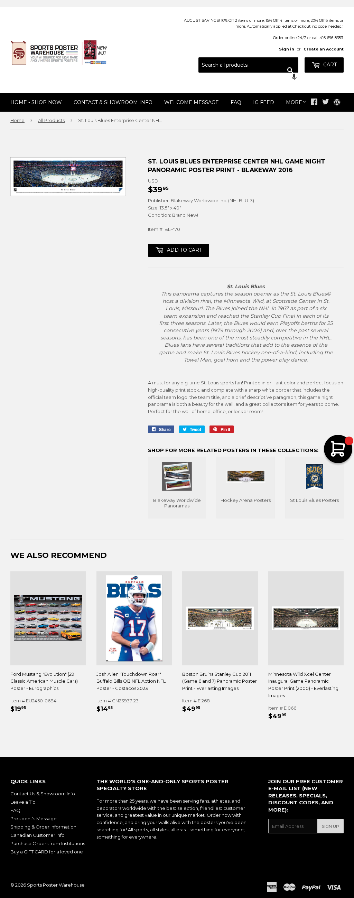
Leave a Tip (23, 802)
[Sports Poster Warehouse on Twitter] (325, 102)
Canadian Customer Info (37, 835)
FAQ (236, 102)
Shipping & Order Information (43, 827)
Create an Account (324, 49)
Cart (329, 65)
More (294, 102)
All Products (51, 120)
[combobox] (248, 65)
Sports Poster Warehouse (56, 885)
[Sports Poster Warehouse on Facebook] (314, 102)
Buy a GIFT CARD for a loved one (46, 851)
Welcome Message (191, 102)
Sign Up (330, 826)
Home (17, 120)
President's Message (33, 818)
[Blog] (337, 102)
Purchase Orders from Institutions (47, 843)
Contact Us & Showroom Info (42, 793)
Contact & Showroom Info (113, 102)
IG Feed (263, 102)
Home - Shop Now (36, 102)
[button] (248, 78)
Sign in (286, 49)
